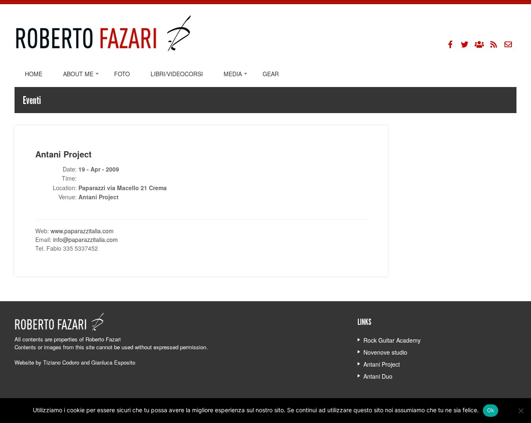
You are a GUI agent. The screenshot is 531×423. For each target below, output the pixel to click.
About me (78, 74)
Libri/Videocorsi (177, 74)
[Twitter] (464, 44)
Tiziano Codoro (61, 362)
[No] (520, 410)
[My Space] (479, 44)
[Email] (508, 44)
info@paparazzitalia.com (85, 239)
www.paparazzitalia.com (82, 231)
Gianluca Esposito (113, 362)
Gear (271, 74)
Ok (490, 410)
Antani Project (381, 364)
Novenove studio (385, 352)
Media (233, 74)
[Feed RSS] (493, 44)
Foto (122, 74)
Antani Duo (377, 376)
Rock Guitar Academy (392, 340)
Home (33, 74)
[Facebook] (450, 44)
